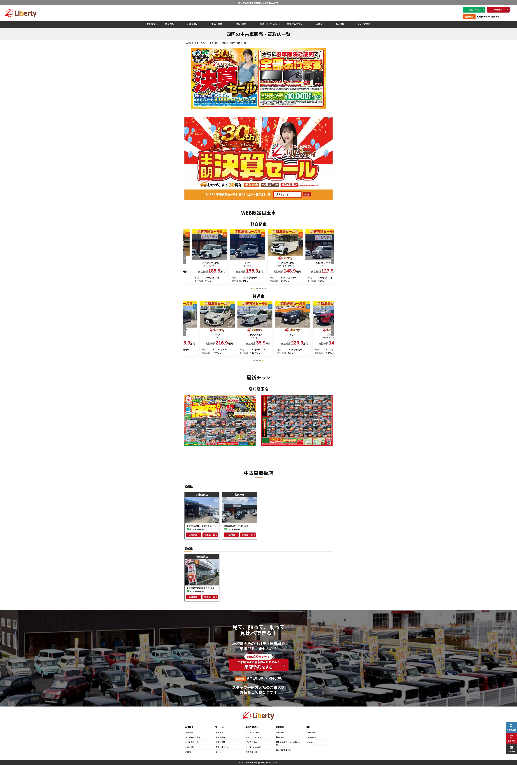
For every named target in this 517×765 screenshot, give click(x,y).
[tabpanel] (201, 257)
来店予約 (498, 9)
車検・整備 (216, 24)
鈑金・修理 (241, 24)
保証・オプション (268, 24)
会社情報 (340, 24)
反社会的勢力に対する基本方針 (288, 743)
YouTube (310, 742)
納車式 (319, 24)
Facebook (310, 732)
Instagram (311, 737)
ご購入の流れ (251, 742)
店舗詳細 (193, 534)
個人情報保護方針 (283, 750)
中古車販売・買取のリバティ (195, 43)
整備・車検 (474, 9)
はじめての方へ (252, 732)
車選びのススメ (294, 24)
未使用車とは (251, 752)
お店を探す (192, 24)
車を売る (169, 24)
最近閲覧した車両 (192, 737)
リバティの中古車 (253, 747)
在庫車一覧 (209, 534)
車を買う (150, 24)
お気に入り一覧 (192, 742)
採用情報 (280, 737)
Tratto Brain (271, 762)
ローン (218, 752)
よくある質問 (364, 24)
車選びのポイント (253, 737)
